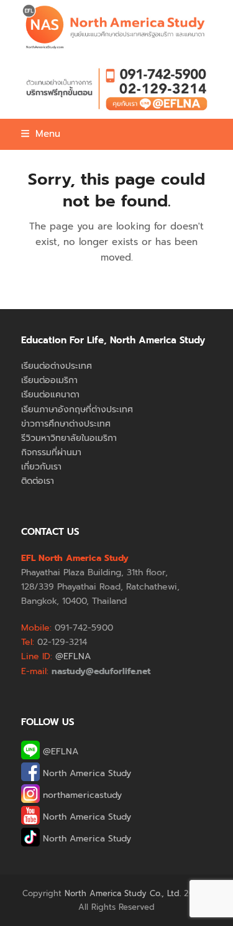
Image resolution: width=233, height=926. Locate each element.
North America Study (85, 773)
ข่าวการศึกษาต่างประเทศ (66, 423)
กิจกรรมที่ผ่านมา (51, 452)
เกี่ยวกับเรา (41, 466)
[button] (40, 134)
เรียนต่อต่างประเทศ (56, 366)
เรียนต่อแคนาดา (50, 394)
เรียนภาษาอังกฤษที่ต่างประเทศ (77, 409)
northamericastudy (81, 795)
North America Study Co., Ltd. (123, 893)
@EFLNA (59, 751)
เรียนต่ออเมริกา (49, 380)
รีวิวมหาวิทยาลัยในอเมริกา (69, 438)
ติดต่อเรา (37, 481)
